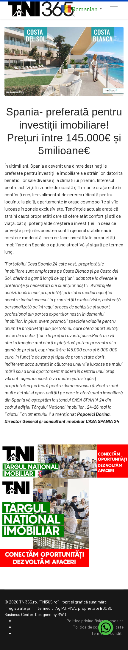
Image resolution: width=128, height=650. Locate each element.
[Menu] (114, 9)
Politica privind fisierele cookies (95, 620)
